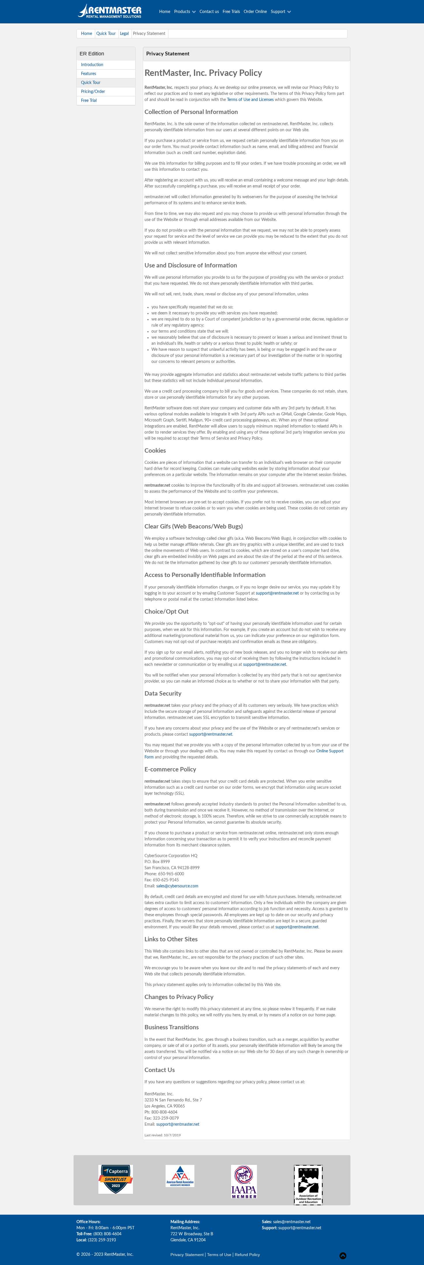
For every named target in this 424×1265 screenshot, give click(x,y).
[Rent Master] (115, 11)
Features (88, 74)
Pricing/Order (93, 92)
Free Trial (89, 101)
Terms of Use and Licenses (250, 100)
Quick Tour (90, 83)
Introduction (92, 65)
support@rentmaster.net (277, 593)
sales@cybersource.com (177, 886)
